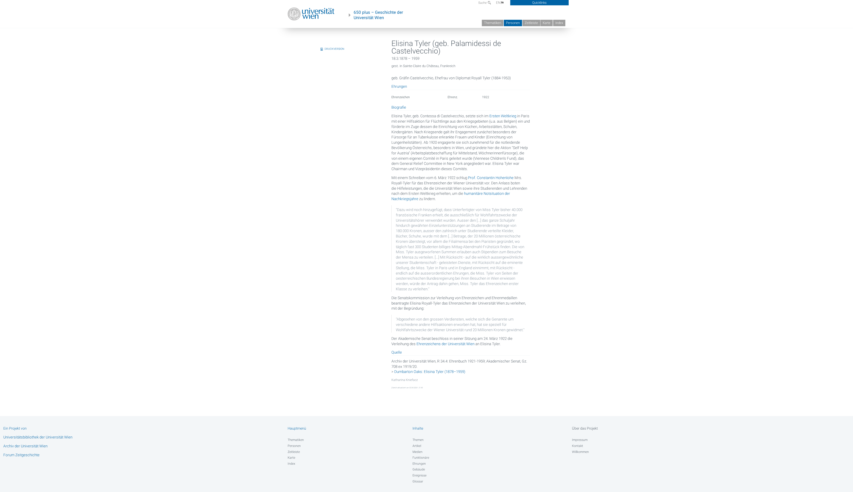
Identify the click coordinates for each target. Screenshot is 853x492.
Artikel (417, 446)
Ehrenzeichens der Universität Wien (445, 344)
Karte (546, 23)
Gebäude (419, 469)
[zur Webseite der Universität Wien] (311, 14)
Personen (513, 23)
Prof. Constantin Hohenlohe (491, 177)
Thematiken (492, 23)
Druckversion (334, 48)
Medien (418, 452)
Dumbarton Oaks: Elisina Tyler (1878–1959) (429, 371)
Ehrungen (419, 463)
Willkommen (580, 452)
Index (559, 23)
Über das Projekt (585, 428)
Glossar (418, 481)
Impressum (580, 440)
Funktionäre (421, 457)
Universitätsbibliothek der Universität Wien (37, 437)
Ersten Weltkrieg (502, 116)
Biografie (398, 108)
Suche (482, 2)
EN (498, 3)
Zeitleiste (531, 23)
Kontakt (577, 446)
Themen (418, 440)
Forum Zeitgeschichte (21, 455)
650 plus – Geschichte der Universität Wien (378, 15)
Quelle (396, 353)
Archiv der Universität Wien (25, 446)
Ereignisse (419, 475)
